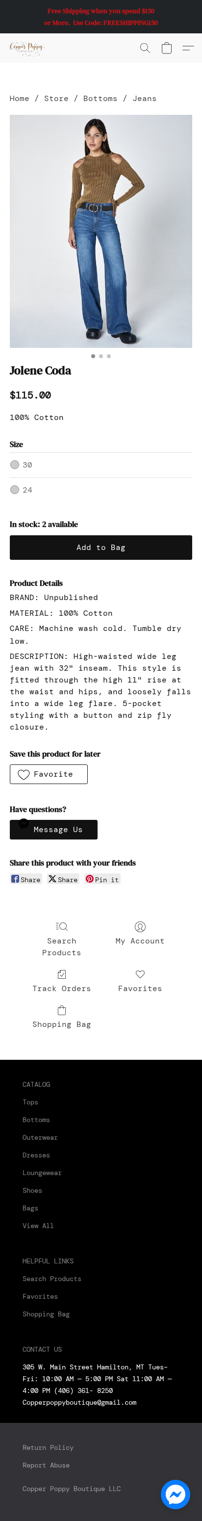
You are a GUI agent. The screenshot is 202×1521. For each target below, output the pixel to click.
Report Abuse (46, 1465)
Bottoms (100, 98)
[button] (27, 48)
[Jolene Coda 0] (101, 231)
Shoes (32, 1190)
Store (56, 98)
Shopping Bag (61, 1024)
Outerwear (40, 1137)
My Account (140, 941)
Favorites (140, 988)
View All (38, 1225)
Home (19, 98)
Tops (30, 1102)
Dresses (36, 1155)
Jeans (144, 98)
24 (27, 490)
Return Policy (48, 1447)
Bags (30, 1208)
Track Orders (61, 988)
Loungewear (42, 1172)
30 (27, 465)
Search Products (61, 947)
